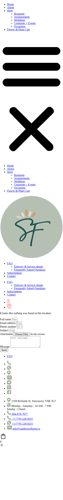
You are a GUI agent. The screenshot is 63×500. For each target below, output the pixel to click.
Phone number (8, 326)
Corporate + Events (25, 23)
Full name (6, 319)
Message (5, 346)
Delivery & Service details (28, 266)
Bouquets (19, 13)
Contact (11, 276)
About (10, 7)
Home (10, 4)
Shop (10, 10)
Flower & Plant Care (18, 29)
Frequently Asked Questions (29, 269)
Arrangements (22, 16)
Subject (4, 330)
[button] (31, 97)
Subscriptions (14, 272)
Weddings (19, 20)
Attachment (6, 334)
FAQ (10, 263)
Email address (8, 322)
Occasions (19, 26)
